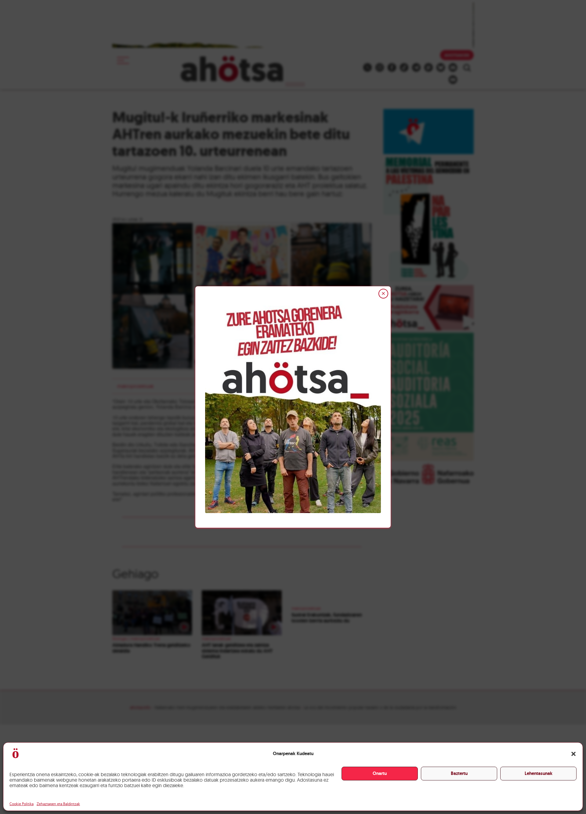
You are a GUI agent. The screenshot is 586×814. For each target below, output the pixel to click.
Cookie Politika (21, 803)
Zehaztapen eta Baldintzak (58, 803)
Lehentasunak (538, 773)
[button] (573, 754)
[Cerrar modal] (383, 293)
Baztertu (459, 773)
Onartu (380, 773)
